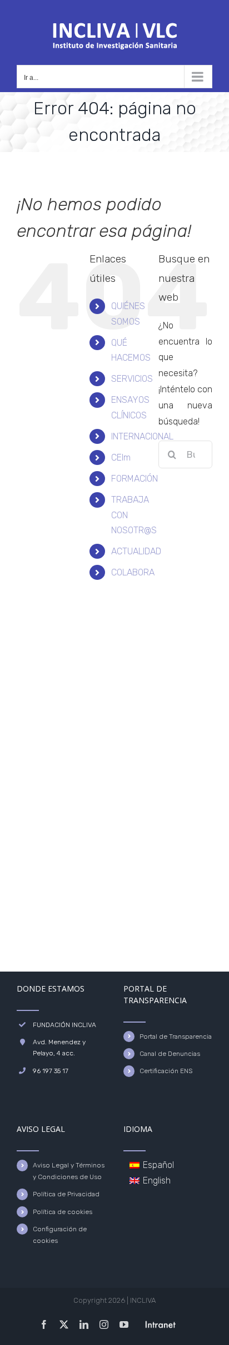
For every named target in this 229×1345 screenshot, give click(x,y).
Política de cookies (62, 1212)
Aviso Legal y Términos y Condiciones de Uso (68, 1170)
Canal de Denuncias (170, 1054)
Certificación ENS (166, 1071)
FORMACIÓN (134, 478)
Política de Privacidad (66, 1194)
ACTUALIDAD (136, 551)
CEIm (121, 457)
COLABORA (133, 572)
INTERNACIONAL (142, 436)
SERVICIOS (132, 378)
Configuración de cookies (60, 1234)
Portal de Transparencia (176, 1036)
